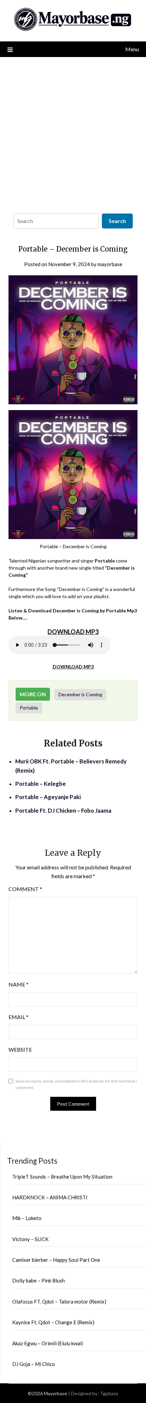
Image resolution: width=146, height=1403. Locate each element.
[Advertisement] (73, 133)
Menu (132, 49)
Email (18, 1017)
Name (18, 984)
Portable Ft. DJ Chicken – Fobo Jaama (63, 810)
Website (20, 1049)
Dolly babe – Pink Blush (38, 1280)
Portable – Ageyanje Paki (48, 796)
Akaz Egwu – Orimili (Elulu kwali (47, 1343)
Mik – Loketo (26, 1218)
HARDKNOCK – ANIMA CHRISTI (50, 1197)
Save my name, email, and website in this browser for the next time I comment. (76, 1084)
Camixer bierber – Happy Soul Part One (56, 1260)
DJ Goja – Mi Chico (33, 1364)
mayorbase (109, 264)
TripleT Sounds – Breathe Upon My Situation (62, 1177)
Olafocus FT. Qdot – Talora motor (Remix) (59, 1301)
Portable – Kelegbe (40, 783)
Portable (29, 707)
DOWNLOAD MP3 (73, 666)
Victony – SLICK (30, 1239)
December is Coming (80, 694)
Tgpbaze (109, 1393)
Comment (25, 889)
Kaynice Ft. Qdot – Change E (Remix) (53, 1322)
